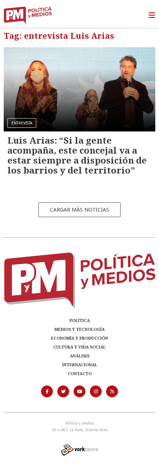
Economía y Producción (79, 338)
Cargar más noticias (79, 209)
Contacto (80, 373)
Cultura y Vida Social (79, 347)
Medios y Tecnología (79, 329)
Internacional (79, 364)
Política (80, 320)
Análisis (79, 356)
